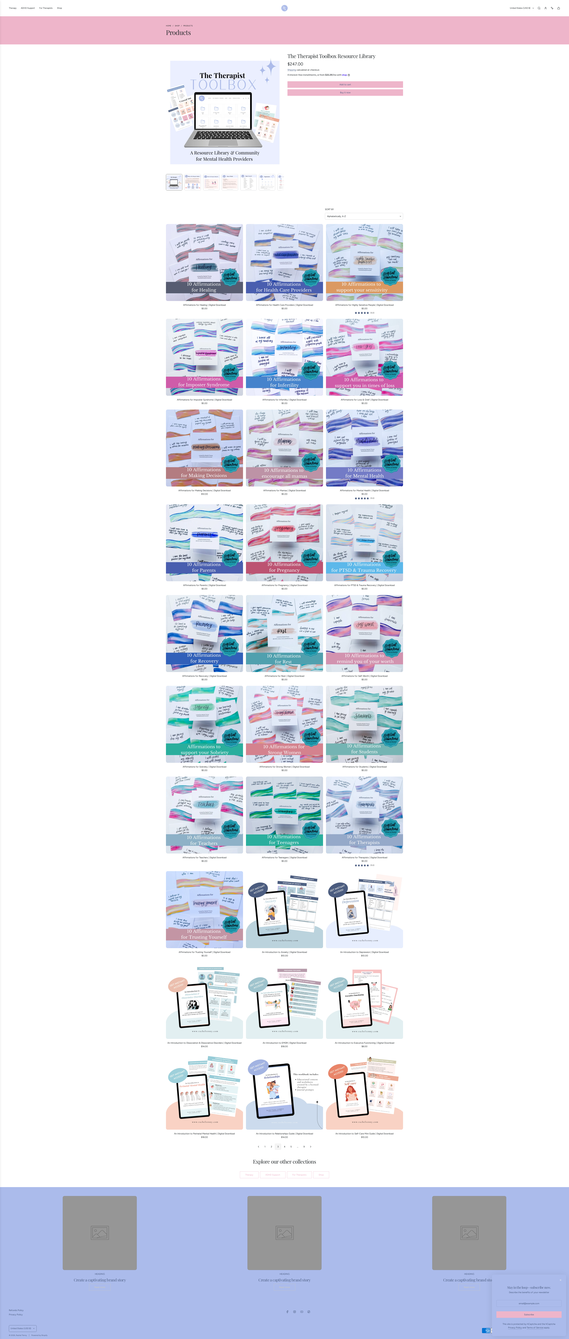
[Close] (560, 1280)
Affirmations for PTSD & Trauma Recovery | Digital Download (364, 585)
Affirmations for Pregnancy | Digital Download (284, 585)
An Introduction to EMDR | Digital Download (284, 1043)
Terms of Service (535, 1327)
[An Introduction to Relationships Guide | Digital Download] (284, 1091)
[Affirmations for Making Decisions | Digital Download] (204, 448)
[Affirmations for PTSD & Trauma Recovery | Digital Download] (364, 542)
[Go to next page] (310, 1146)
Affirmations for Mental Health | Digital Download (364, 490)
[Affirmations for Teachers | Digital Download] (204, 815)
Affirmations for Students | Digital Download (364, 766)
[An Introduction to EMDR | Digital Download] (284, 1000)
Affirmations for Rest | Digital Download (284, 676)
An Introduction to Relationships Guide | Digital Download (284, 1133)
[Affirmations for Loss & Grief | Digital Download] (364, 357)
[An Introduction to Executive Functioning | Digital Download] (364, 1000)
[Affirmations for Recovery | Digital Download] (204, 633)
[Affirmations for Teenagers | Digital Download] (284, 815)
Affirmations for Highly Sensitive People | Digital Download (364, 305)
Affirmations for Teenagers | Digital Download (284, 857)
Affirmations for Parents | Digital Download (204, 585)
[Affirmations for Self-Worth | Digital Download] (364, 633)
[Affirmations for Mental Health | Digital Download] (364, 448)
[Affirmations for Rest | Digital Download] (284, 633)
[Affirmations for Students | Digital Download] (364, 724)
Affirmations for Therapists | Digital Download (364, 857)
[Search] (539, 8)
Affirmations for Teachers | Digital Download (205, 857)
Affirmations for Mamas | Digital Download (284, 490)
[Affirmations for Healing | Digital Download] (204, 262)
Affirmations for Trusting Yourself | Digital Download (204, 952)
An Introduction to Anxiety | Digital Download (284, 952)
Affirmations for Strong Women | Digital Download (284, 766)
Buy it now (345, 92)
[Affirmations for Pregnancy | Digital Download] (284, 542)
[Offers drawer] (552, 8)
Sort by (329, 209)
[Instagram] (294, 1312)
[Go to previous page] (258, 1146)
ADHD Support (272, 1174)
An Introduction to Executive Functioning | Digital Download (364, 1043)
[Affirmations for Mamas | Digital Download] (284, 448)
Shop (321, 1174)
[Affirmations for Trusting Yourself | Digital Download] (204, 909)
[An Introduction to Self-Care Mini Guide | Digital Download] (364, 1091)
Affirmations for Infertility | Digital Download (284, 399)
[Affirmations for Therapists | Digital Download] (364, 815)
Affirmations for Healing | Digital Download (204, 305)
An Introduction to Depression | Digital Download (364, 952)
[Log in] (545, 8)
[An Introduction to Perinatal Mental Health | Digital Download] (204, 1091)
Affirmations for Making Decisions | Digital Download (204, 490)
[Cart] (558, 8)
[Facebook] (287, 1312)
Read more (99, 1287)
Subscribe (529, 1314)
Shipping (291, 70)
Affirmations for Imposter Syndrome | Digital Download (204, 399)
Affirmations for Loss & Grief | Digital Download (364, 399)
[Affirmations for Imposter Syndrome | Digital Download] (204, 357)
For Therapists (299, 1174)
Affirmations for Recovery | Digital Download (204, 676)
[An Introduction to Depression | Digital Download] (364, 909)
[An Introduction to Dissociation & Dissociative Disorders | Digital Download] (204, 1000)
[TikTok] (309, 1312)
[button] (168, 112)
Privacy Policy (515, 1327)
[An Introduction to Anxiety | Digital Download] (284, 909)
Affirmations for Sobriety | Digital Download (204, 766)
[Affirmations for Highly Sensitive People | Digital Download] (364, 262)
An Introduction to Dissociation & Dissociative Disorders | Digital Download (204, 1043)
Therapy (249, 1174)
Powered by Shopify (39, 1335)
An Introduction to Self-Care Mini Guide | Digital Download (364, 1133)
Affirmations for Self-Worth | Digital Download (365, 676)
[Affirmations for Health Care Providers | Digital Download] (284, 262)
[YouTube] (301, 1312)
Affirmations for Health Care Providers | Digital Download (284, 305)
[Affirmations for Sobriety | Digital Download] (204, 724)
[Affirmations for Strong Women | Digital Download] (284, 724)
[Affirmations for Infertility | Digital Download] (284, 357)
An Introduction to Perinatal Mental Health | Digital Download (204, 1133)
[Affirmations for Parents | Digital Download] (204, 542)
